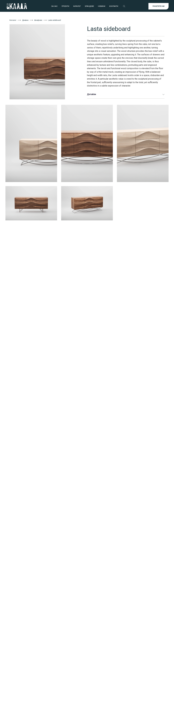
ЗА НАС (54, 6)
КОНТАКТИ (113, 6)
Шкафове (38, 20)
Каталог (13, 20)
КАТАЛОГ (77, 6)
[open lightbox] (44, 61)
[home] (16, 6)
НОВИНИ (101, 6)
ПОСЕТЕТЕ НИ (158, 6)
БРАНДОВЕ (89, 6)
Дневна (25, 20)
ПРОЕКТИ (65, 6)
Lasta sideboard (54, 20)
